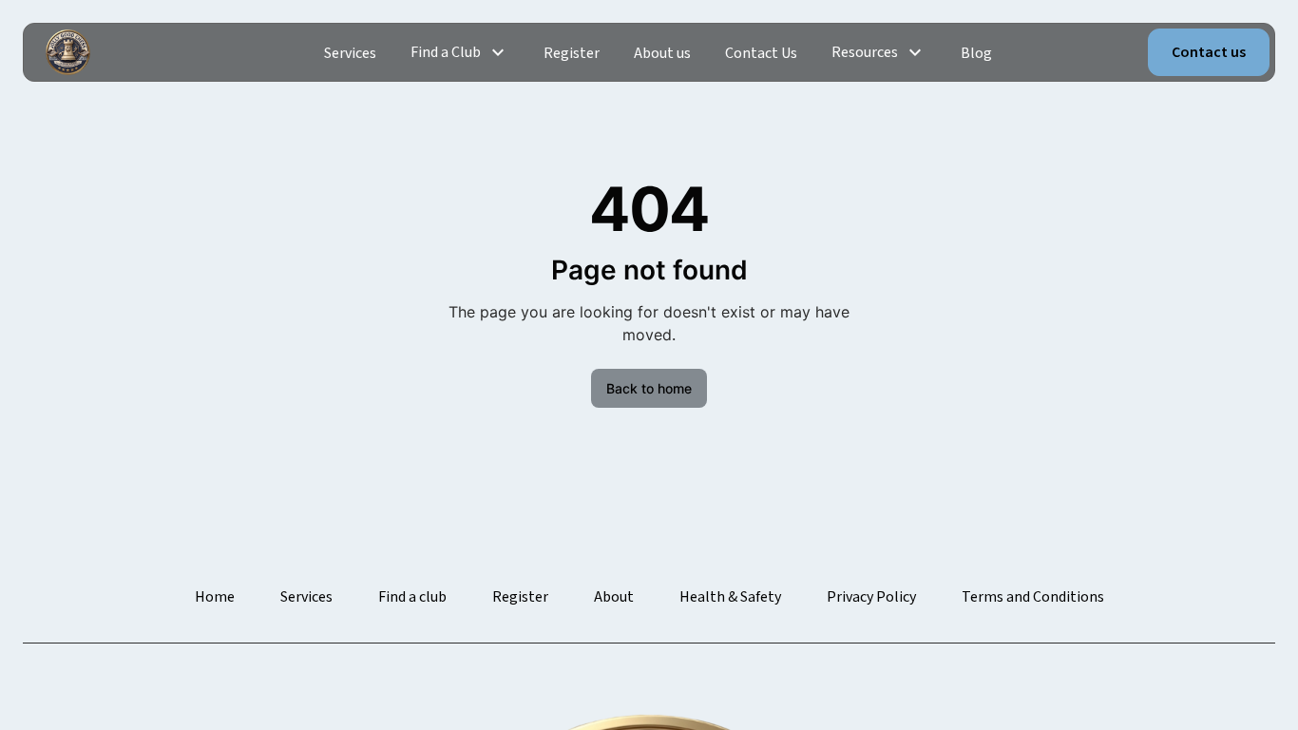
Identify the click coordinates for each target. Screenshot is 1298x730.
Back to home (649, 388)
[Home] (68, 52)
